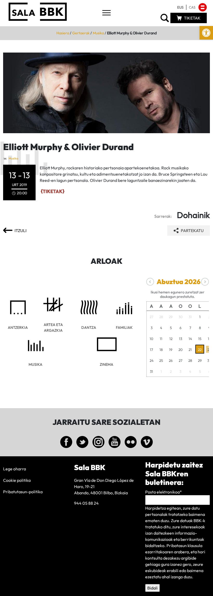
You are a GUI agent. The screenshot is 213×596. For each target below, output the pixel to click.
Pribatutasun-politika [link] (23, 491)
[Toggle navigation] (106, 13)
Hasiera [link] (62, 33)
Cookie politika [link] (17, 480)
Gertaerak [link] (81, 33)
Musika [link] (98, 33)
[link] (206, 33)
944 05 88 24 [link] (86, 503)
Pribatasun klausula (184, 545)
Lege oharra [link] (14, 468)
